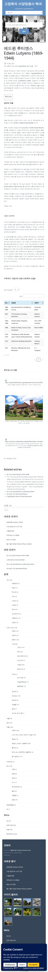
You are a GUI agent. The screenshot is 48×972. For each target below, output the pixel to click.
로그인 (8, 821)
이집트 (19, 665)
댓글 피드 (9, 830)
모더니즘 (20, 678)
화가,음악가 (15, 756)
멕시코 (14, 592)
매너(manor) (16, 787)
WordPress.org (11, 834)
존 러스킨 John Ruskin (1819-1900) (18, 474)
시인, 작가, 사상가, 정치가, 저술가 (22, 735)
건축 (13, 769)
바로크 (14, 700)
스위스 (14, 601)
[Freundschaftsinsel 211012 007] (26, 903)
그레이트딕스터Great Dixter (15, 560)
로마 (18, 652)
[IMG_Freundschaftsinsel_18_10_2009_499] (36, 912)
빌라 (13, 791)
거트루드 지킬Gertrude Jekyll (22, 123)
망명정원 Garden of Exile (14, 522)
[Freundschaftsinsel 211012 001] (7, 922)
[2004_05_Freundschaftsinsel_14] (36, 903)
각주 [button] (6, 505)
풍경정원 (20, 686)
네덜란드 (15, 583)
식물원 (14, 795)
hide (10, 96)
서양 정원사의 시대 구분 (14, 527)
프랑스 (14, 622)
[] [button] (10, 505)
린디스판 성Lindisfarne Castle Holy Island (20, 492)
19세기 (14, 635)
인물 (31, 66)
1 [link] (38, 360)
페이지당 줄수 (8, 290)
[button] (9, 302)
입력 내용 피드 (11, 825)
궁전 (13, 778)
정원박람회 (10, 805)
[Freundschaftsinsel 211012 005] (17, 903)
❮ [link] (34, 360)
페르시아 (20, 669)
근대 (16, 66)
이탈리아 (15, 618)
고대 (13, 644)
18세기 (14, 631)
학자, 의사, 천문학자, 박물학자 (21, 752)
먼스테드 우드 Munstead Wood (17, 494)
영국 (28, 66)
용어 (7, 723)
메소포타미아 (21, 656)
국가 (12, 66)
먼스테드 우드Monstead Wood (32, 128)
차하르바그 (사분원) (12, 535)
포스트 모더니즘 (17, 713)
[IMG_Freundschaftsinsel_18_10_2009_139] (7, 912)
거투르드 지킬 (34, 86)
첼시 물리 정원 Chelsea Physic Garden (19, 544)
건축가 (9, 66)
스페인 (14, 605)
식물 (7, 718)
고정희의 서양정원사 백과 (23, 3)
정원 (13, 800)
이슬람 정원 (10, 531)
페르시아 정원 (11, 540)
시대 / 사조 (10, 628)
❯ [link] (42, 360)
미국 (13, 596)
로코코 (14, 691)
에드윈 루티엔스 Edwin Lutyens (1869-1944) (23, 53)
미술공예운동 (22, 66)
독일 (13, 588)
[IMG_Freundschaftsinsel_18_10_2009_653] (26, 912)
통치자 (14, 748)
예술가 (14, 739)
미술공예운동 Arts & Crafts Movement (19, 496)
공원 (13, 774)
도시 (13, 782)
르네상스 (15, 696)
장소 (7, 766)
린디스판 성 (26, 164)
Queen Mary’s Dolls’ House (13, 186)
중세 (13, 709)
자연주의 (9, 762)
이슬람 (14, 705)
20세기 (14, 640)
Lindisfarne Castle (24, 81)
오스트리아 (15, 614)
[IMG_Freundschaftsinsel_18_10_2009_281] (17, 912)
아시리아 (20, 660)
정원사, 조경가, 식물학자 (20, 743)
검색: (21, 296)
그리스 (19, 647)
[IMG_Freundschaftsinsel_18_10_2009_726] (7, 903)
